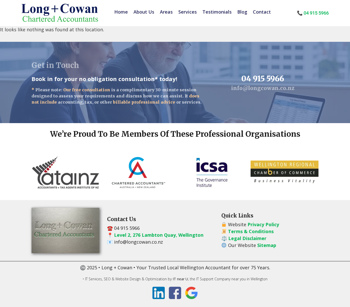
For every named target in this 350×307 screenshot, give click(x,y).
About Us (143, 12)
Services (187, 12)
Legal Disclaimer (247, 238)
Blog (242, 12)
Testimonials (217, 12)
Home (121, 12)
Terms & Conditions (251, 231)
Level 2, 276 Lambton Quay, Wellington (158, 235)
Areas (166, 12)
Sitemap (266, 245)
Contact (262, 12)
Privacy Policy (263, 224)
